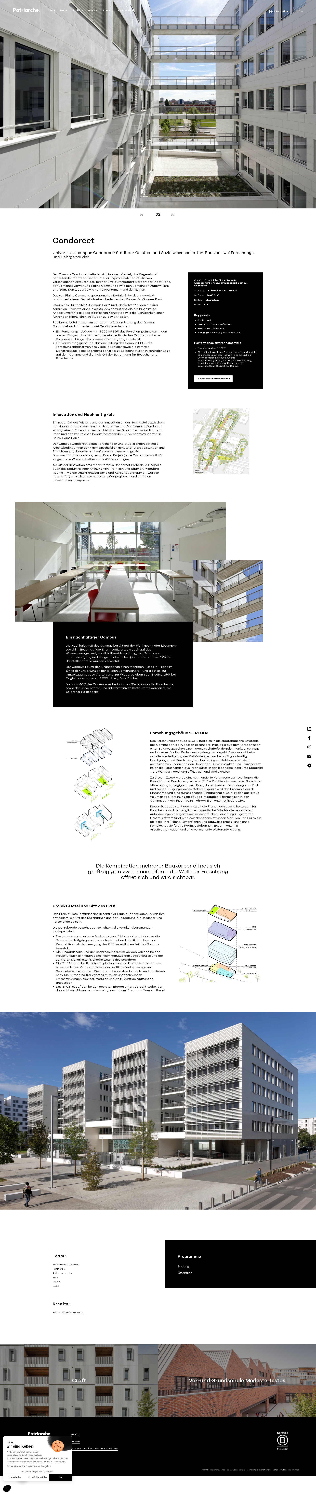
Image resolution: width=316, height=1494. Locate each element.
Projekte (78, 10)
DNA (52, 10)
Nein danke (15, 1477)
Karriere (108, 10)
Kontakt (75, 1434)
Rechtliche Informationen (258, 1469)
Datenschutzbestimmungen (286, 1469)
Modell (64, 10)
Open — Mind (126, 10)
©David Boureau (72, 1312)
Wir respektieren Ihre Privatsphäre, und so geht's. (29, 1466)
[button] (7, 1488)
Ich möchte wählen (38, 1477)
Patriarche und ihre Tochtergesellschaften (94, 1448)
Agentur (93, 10)
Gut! (61, 1477)
